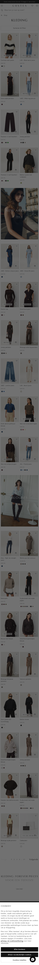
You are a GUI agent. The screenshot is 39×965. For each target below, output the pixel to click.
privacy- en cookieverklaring (12, 941)
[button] (33, 959)
